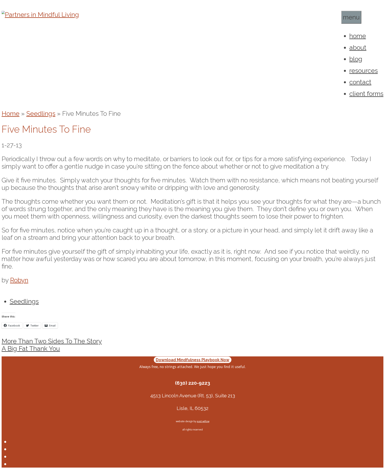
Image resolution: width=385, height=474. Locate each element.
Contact (360, 82)
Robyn (19, 280)
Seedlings (40, 113)
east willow (203, 421)
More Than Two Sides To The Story (52, 341)
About (357, 47)
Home (357, 36)
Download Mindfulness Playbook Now (192, 359)
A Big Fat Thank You (31, 348)
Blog (355, 59)
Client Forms (366, 93)
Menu (351, 17)
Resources (363, 70)
